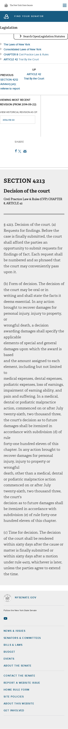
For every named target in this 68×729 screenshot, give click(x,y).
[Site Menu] (64, 5)
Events (9, 659)
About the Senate (17, 665)
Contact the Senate (19, 676)
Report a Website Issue (22, 683)
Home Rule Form (17, 690)
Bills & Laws (13, 645)
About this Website (19, 703)
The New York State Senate (21, 6)
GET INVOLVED (14, 710)
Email (24, 151)
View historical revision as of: (19, 112)
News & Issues (14, 631)
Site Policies (14, 696)
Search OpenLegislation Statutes (44, 36)
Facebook (15, 151)
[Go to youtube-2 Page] (6, 618)
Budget (9, 652)
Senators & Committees (22, 638)
